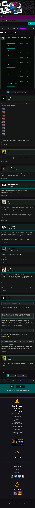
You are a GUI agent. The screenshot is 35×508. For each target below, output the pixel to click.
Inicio (17, 461)
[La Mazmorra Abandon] (20, 494)
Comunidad (17, 463)
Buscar (3, 20)
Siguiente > (24, 92)
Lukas (10, 268)
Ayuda (13, 390)
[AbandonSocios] (15, 494)
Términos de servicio (21, 390)
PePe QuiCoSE (12, 248)
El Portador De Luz (12, 184)
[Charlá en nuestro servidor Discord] (12, 477)
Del (9, 151)
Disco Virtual (17, 466)
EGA (12, 386)
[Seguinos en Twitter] (19, 477)
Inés (9, 201)
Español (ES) (20, 386)
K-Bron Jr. (13, 167)
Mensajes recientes (11, 20)
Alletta (10, 97)
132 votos (21, 43)
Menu (4, 17)
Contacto (8, 390)
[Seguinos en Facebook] (15, 477)
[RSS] (23, 477)
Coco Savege (11, 226)
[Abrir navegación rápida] (33, 28)
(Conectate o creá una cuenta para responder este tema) (17, 372)
